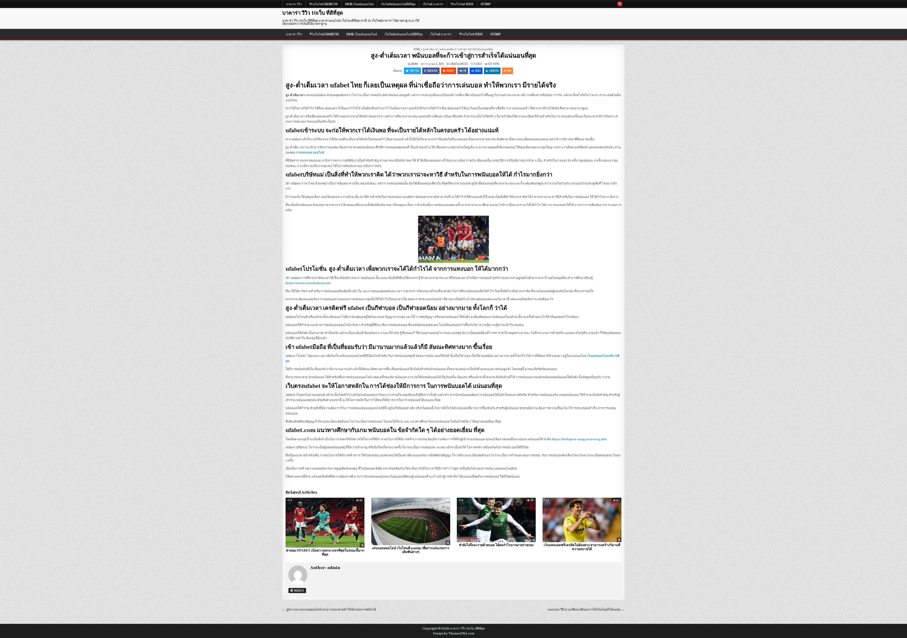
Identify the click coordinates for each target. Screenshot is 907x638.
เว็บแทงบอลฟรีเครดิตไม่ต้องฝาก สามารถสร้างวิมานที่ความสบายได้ (582, 547)
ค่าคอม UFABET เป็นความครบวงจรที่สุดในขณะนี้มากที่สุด (325, 552)
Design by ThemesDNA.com (453, 633)
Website (298, 590)
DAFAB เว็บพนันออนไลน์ (359, 4)
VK (464, 71)
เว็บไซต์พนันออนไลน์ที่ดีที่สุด (398, 4)
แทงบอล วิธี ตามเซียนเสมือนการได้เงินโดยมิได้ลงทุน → (586, 609)
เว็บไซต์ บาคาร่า (433, 4)
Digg (478, 71)
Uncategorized (459, 64)
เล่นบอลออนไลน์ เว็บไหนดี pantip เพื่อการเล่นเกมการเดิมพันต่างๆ (410, 550)
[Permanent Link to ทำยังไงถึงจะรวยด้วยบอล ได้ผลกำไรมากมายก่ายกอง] (496, 520)
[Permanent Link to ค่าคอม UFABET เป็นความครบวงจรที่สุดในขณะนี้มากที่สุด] (325, 523)
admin (414, 64)
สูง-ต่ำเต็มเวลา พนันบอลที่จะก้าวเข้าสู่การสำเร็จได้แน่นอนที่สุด (453, 56)
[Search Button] (619, 4)
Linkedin (494, 71)
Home (417, 49)
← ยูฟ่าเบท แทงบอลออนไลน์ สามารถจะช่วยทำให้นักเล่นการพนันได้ (329, 609)
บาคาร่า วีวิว (294, 4)
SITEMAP (486, 4)
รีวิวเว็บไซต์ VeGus (462, 4)
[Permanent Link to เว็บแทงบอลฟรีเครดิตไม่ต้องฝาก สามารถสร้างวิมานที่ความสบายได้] (582, 520)
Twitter (414, 71)
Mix (509, 71)
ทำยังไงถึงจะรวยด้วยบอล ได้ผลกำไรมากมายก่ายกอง (496, 545)
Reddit (450, 71)
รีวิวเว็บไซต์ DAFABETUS (323, 4)
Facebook (432, 71)
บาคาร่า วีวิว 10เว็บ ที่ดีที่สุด (312, 13)
